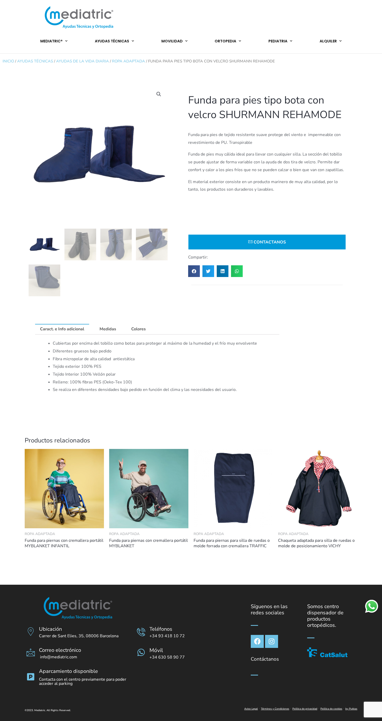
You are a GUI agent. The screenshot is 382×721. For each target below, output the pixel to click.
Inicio (8, 61)
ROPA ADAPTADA (128, 61)
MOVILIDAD (172, 41)
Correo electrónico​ (60, 650)
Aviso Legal (251, 709)
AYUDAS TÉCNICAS (112, 41)
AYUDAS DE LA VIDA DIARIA (82, 61)
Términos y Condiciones (275, 709)
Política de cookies (331, 709)
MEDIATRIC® (51, 41)
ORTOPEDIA (225, 41)
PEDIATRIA (277, 41)
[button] (158, 94)
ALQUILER (328, 41)
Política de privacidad (304, 709)
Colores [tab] (138, 329)
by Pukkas (351, 709)
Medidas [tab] (108, 329)
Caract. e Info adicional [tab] (62, 329)
